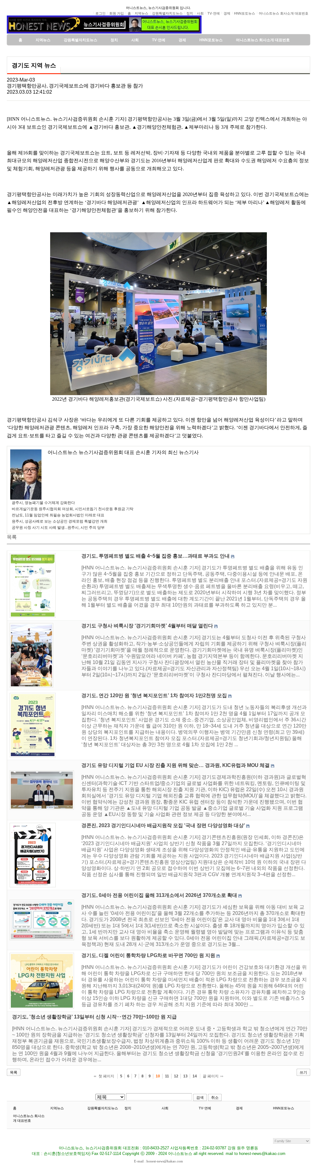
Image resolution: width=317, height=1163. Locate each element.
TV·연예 (205, 1108)
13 (185, 1076)
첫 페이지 (106, 1076)
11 (167, 1076)
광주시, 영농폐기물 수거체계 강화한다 (43, 503)
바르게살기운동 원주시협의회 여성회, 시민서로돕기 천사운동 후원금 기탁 (72, 509)
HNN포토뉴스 (283, 1108)
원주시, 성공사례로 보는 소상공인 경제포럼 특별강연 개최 (59, 521)
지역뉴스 (57, 1108)
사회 (165, 1108)
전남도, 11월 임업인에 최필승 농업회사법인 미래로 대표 (58, 515)
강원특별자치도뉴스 (102, 1108)
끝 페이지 (211, 1076)
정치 (127, 1108)
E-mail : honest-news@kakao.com (158, 1161)
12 (176, 1076)
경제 (239, 1108)
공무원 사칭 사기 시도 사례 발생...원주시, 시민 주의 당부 (58, 527)
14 (195, 1076)
